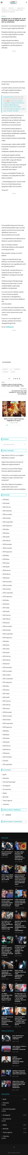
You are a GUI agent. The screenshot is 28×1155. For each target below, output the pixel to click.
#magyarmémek (15, 103)
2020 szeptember (8, 723)
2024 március (7, 570)
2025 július (6, 529)
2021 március (7, 701)
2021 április (6, 697)
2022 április (6, 652)
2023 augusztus (7, 596)
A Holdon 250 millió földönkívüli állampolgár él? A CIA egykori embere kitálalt (7, 973)
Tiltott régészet (7, 800)
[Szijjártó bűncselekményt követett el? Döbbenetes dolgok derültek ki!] (6, 1059)
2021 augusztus (7, 682)
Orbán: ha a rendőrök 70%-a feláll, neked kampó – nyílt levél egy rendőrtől (7, 877)
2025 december (7, 511)
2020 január (6, 753)
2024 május (6, 563)
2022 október (7, 630)
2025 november (7, 514)
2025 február (6, 540)
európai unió (17, 369)
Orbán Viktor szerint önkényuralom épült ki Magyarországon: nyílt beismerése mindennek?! (13, 478)
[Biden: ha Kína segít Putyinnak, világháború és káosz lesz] (14, 409)
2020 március (7, 746)
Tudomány (6, 804)
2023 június (6, 604)
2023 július (6, 600)
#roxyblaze (6, 105)
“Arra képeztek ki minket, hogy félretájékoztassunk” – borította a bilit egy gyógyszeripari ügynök (20, 1020)
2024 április (6, 567)
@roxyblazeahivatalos (8, 97)
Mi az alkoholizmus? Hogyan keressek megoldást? (7, 853)
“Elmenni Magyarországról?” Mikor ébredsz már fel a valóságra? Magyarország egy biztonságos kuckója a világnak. (7, 950)
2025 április (6, 537)
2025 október (7, 518)
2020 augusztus (7, 727)
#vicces (16, 101)
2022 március (7, 656)
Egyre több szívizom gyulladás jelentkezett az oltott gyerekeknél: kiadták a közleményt (7, 1020)
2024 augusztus (7, 552)
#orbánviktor (6, 106)
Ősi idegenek (6, 785)
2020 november (7, 716)
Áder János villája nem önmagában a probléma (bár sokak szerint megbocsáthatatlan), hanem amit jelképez (14, 487)
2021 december (7, 667)
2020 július (6, 731)
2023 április (6, 611)
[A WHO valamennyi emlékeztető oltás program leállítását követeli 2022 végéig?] (20, 894)
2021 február (6, 705)
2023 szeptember (8, 593)
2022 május (6, 649)
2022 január (6, 663)
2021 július (6, 686)
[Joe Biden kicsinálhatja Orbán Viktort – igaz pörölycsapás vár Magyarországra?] (7, 988)
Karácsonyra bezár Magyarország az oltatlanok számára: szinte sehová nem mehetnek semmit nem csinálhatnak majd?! (20, 879)
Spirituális (5, 797)
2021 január (6, 708)
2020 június (6, 734)
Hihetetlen (11, 8)
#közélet (19, 106)
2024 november (7, 548)
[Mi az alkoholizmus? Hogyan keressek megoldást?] (7, 846)
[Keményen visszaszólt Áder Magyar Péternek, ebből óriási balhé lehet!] (6, 1073)
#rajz (18, 109)
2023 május (6, 607)
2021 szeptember (8, 678)
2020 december (7, 712)
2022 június (6, 645)
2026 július (6, 499)
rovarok (13, 371)
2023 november (7, 585)
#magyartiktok (7, 103)
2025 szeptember (8, 522)
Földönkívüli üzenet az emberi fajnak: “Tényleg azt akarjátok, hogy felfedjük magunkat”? (20, 949)
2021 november (7, 671)
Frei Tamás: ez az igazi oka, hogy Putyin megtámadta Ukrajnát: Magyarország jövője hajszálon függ (7, 925)
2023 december (7, 581)
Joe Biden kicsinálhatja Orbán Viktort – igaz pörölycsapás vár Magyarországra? (7, 996)
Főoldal (3, 8)
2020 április (6, 742)
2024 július (6, 555)
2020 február (6, 749)
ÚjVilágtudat (10, 327)
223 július (5, 760)
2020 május (6, 738)
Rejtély (5, 793)
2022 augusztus (7, 637)
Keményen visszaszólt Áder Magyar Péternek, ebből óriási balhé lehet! (19, 1072)
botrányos (5, 369)
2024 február (6, 574)
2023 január (6, 622)
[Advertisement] (14, 66)
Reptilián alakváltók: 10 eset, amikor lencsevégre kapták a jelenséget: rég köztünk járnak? (7, 902)
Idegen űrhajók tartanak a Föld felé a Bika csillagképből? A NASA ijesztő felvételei (20, 974)
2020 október (7, 719)
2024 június (6, 559)
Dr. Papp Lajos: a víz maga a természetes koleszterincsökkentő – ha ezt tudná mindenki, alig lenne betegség (20, 997)
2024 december (7, 544)
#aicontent (21, 103)
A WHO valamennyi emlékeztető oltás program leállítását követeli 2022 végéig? (20, 902)
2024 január (6, 578)
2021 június (6, 690)
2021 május (6, 693)
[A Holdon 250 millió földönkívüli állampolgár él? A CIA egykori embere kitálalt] (7, 965)
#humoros (20, 101)
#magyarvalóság (13, 109)
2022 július (6, 641)
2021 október (7, 675)
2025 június (6, 533)
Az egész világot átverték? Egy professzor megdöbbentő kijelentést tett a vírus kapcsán (19, 855)
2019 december (7, 757)
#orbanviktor (13, 106)
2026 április (6, 503)
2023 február (6, 619)
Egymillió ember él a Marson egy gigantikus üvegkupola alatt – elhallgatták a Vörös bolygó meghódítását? (20, 926)
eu (11, 369)
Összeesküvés (7, 789)
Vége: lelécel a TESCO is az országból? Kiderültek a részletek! (19, 1048)
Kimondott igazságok (9, 782)
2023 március (7, 615)
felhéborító (5, 371)
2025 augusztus (7, 525)
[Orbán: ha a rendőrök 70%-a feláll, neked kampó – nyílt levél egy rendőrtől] (7, 869)
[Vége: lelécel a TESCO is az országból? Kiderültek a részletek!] (6, 1049)
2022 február (6, 660)
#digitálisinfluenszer (14, 105)
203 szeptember (7, 764)
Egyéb (4, 774)
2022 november (7, 626)
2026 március (7, 507)
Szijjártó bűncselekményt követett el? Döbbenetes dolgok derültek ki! (17, 1060)
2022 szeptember (8, 634)
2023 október (7, 589)
